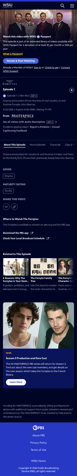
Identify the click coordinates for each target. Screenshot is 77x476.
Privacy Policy (38, 442)
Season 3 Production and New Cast (26, 358)
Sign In (37, 67)
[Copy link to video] (14, 206)
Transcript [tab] (55, 144)
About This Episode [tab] (14, 144)
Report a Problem (40, 127)
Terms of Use (38, 449)
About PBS (39, 435)
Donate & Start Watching (21, 60)
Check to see (51, 67)
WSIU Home (38, 461)
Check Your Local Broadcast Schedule (24, 238)
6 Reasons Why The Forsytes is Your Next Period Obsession (15, 281)
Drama (9, 176)
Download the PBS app (16, 233)
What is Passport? (13, 53)
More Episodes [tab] (37, 144)
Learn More (16, 382)
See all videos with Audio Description (27, 122)
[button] (62, 5)
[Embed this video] (6, 206)
